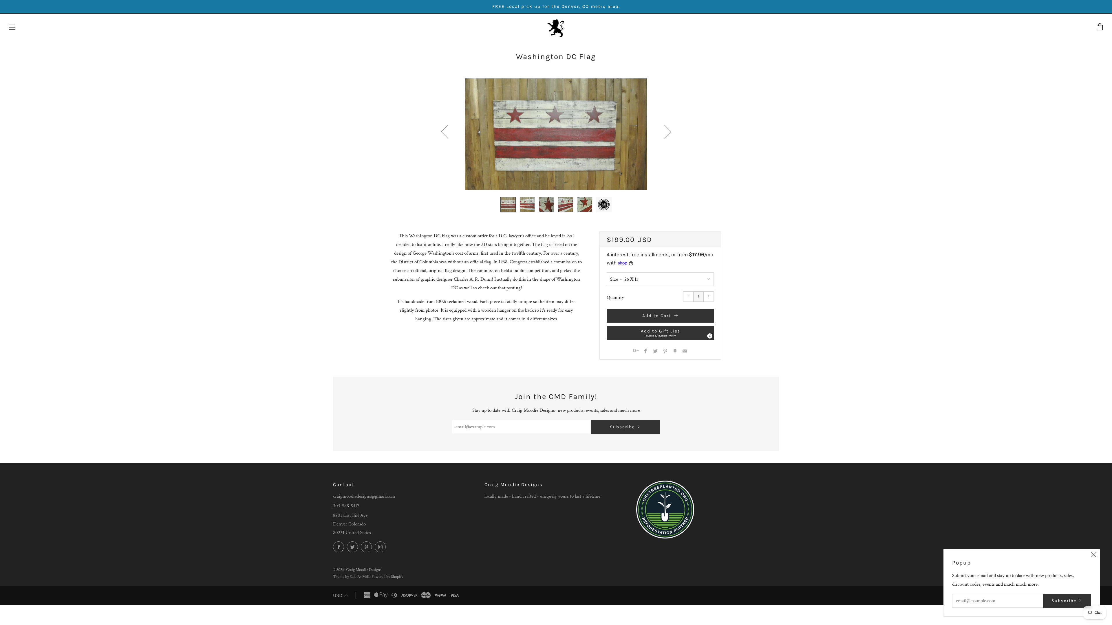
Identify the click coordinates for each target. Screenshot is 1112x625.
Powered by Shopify (387, 576)
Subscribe (622, 426)
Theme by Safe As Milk (351, 576)
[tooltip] (709, 336)
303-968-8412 (346, 506)
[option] (556, 134)
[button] (508, 204)
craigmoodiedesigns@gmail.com (364, 496)
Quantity (615, 297)
